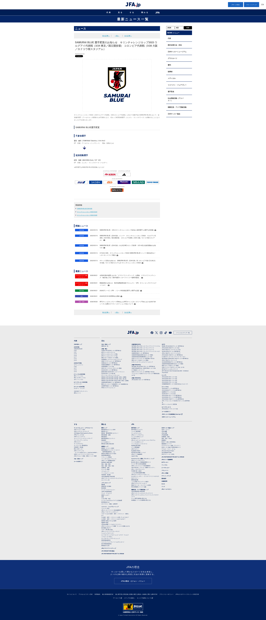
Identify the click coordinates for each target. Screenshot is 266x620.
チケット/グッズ (251, 5)
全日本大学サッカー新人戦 (108, 373)
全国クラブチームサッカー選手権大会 (111, 361)
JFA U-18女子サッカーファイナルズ (171, 353)
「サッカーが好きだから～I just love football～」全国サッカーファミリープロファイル (86, 453)
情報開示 (164, 440)
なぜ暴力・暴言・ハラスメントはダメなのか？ (113, 519)
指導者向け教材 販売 (106, 462)
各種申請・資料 (105, 467)
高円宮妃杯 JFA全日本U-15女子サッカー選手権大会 (175, 358)
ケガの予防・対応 (106, 498)
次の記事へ (128, 36)
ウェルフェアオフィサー (107, 533)
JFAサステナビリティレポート (139, 483)
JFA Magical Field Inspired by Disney (83, 433)
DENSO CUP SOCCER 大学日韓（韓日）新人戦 (113, 379)
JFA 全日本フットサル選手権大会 (170, 388)
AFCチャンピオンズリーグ (108, 352)
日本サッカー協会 (174, 114)
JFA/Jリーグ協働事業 (136, 454)
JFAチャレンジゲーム (79, 436)
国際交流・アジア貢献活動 (177, 107)
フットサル (164, 465)
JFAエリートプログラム (137, 435)
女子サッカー (165, 462)
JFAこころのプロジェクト (138, 469)
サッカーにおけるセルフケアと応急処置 (111, 500)
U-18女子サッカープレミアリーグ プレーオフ (173, 356)
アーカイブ (116, 598)
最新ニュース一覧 (133, 19)
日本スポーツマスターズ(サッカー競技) (111, 368)
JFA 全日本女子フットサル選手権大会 (171, 390)
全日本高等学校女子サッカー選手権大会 (172, 362)
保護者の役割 (104, 522)
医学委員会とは (105, 502)
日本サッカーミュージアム (177, 51)
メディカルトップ (106, 482)
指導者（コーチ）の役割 (107, 448)
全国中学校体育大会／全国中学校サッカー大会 (144, 368)
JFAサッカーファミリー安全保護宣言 (140, 465)
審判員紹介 (104, 436)
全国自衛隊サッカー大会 (107, 366)
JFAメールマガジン (167, 489)
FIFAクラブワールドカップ (108, 387)
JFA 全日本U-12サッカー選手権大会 (141, 379)
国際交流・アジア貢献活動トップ (139, 489)
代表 (108, 12)
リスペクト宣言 (105, 508)
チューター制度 (105, 469)
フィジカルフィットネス (107, 473)
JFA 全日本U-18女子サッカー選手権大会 (172, 355)
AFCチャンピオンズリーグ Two (109, 356)
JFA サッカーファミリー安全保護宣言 (111, 510)
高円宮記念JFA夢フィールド (138, 452)
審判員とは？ (104, 431)
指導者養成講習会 (106, 455)
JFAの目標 (164, 433)
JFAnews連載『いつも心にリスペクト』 (111, 524)
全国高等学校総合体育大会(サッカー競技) (142, 355)
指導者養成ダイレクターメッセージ (110, 450)
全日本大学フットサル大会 (169, 393)
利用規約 (97, 594)
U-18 (75, 355)
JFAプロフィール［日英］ (168, 454)
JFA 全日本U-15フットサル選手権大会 (172, 397)
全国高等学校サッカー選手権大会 (140, 353)
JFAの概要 (164, 431)
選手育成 (171, 91)
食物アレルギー (105, 495)
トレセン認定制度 (135, 431)
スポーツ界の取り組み (107, 529)
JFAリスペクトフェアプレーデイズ (110, 531)
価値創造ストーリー (167, 443)
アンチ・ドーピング (106, 493)
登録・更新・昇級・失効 (107, 466)
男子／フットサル (78, 376)
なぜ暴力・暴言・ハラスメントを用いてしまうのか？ (115, 517)
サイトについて (72, 594)
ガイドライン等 (105, 480)
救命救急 (103, 488)
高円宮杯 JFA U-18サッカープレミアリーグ (143, 348)
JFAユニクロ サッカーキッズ (81, 431)
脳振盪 (103, 484)
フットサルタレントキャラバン (139, 443)
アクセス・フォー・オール (168, 449)
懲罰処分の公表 (105, 545)
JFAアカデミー (135, 449)
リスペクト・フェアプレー (177, 85)
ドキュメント (165, 470)
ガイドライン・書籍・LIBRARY (109, 504)
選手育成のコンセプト (137, 429)
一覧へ (117, 36)
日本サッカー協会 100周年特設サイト (171, 447)
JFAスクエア (77, 442)
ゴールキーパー (105, 471)
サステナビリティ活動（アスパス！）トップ (142, 458)
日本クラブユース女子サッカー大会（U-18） (173, 367)
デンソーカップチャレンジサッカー (110, 375)
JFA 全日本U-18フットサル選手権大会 (172, 395)
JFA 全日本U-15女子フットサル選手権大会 (173, 399)
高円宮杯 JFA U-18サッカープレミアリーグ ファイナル (146, 346)
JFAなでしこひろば (79, 435)
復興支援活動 (134, 480)
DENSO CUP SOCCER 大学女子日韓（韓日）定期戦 (115, 380)
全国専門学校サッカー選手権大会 (110, 386)
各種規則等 (164, 481)
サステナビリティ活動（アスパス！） (171, 445)
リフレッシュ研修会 (106, 457)
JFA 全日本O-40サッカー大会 (169, 377)
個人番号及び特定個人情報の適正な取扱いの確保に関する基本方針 (136, 594)
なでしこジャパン (78, 365)
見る (120, 12)
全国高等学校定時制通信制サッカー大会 (142, 356)
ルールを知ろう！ (166, 411)
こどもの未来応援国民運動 (138, 472)
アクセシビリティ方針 (86, 594)
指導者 (170, 71)
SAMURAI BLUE (78, 349)
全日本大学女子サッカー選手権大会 (171, 351)
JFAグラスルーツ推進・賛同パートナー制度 (85, 456)
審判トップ (104, 428)
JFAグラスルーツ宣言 (79, 429)
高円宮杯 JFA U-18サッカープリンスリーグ (143, 349)
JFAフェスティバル (79, 450)
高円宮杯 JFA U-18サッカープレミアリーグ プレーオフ (146, 351)
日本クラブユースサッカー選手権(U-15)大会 (143, 371)
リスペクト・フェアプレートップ (110, 506)
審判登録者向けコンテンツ (108, 438)
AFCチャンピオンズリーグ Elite (109, 354)
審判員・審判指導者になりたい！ (110, 433)
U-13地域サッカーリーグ (138, 370)
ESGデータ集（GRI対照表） (169, 442)
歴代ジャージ (77, 393)
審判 (169, 65)
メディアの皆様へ (129, 598)
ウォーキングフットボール (81, 440)
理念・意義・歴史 (106, 464)
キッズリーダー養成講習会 (81, 445)
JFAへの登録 (236, 5)
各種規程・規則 (166, 436)
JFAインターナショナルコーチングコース (112, 478)
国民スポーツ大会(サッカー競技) (109, 357)
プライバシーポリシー (166, 594)
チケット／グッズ (166, 475)
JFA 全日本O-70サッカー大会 (169, 382)
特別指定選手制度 (135, 445)
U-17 (75, 357)
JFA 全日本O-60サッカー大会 (169, 380)
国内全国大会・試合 (175, 45)
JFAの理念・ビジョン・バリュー (133, 581)
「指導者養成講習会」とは (108, 451)
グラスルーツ (172, 58)
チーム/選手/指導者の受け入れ (139, 498)
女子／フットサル (78, 379)
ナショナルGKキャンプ (137, 436)
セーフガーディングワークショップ (110, 538)
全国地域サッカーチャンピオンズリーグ (111, 359)
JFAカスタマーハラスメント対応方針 (187, 594)
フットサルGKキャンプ (137, 442)
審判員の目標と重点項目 (107, 443)
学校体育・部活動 (78, 447)
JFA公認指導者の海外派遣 (108, 476)
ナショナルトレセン (136, 433)
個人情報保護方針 (107, 594)
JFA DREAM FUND (166, 452)
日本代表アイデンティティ (81, 391)
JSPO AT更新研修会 (106, 491)
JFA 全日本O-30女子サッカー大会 (170, 348)
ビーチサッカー (78, 384)
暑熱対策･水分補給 (106, 486)
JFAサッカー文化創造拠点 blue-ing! (171, 414)
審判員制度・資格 (106, 435)
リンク (163, 486)
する (132, 12)
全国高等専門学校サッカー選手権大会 (111, 382)
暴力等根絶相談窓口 (106, 544)
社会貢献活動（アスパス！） (175, 99)
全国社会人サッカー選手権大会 (109, 363)
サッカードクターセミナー (108, 490)
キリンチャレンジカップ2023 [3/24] (87, 212)
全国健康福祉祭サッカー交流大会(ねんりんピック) (175, 384)
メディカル (172, 78)
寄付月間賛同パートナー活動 (138, 487)
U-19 (75, 354)
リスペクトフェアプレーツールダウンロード (112, 542)
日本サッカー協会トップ (168, 428)
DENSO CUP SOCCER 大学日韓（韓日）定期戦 (113, 377)
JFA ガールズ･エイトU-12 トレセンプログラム (143, 440)
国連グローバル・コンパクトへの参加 (141, 485)
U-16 (75, 359)
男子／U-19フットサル (80, 377)
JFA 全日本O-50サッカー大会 (169, 378)
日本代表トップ (78, 344)
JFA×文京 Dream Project (168, 451)
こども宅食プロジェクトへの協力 (139, 481)
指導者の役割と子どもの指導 (108, 521)
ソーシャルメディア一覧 (183, 333)
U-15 (75, 360)
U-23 (75, 350)
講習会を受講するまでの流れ (108, 453)
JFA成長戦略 (165, 435)
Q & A (163, 484)
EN (262, 5)
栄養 (102, 497)
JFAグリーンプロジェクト (138, 460)
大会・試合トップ (106, 344)
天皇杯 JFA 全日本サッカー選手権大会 (111, 350)
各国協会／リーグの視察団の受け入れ (141, 500)
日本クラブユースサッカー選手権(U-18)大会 (143, 358)
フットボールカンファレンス (108, 459)
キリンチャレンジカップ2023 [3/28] (87, 215)
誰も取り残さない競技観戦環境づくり (141, 462)
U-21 (75, 352)
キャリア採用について (144, 598)
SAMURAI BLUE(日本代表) (84, 208)
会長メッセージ (166, 429)
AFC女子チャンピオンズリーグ (170, 369)
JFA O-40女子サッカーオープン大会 (171, 349)
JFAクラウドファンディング (108, 548)
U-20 (75, 366)
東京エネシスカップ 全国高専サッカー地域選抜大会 (114, 384)
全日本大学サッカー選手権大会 (109, 370)
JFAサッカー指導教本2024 (108, 460)
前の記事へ (106, 36)
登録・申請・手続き (167, 438)
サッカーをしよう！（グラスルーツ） (83, 428)
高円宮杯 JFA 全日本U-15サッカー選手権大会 (143, 366)
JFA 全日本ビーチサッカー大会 (170, 409)
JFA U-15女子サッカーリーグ (169, 360)
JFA (132, 424)
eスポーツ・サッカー (79, 388)
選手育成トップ (135, 428)
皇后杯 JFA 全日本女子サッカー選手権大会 (173, 346)
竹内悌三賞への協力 (136, 471)
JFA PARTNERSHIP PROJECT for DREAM (112, 553)
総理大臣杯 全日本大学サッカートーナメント (113, 371)
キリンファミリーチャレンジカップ (83, 438)
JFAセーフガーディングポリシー (109, 512)
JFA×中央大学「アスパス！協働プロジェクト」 (143, 467)
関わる (145, 12)
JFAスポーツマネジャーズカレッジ (140, 474)
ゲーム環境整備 (135, 447)
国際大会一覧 (104, 346)
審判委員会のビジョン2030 (108, 429)
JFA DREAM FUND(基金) (108, 551)
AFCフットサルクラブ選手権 (169, 404)
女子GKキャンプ (135, 438)
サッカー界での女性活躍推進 (138, 464)
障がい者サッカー (78, 449)
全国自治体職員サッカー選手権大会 (110, 364)
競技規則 (103, 440)
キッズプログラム (78, 443)
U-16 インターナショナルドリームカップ (142, 362)
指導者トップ (104, 446)
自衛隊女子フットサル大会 (169, 392)
